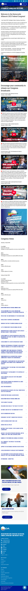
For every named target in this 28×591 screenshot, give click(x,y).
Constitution (3, 561)
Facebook (18, 52)
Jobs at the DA (3, 579)
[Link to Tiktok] (19, 1)
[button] (6, 489)
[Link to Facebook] (14, 1)
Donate (2, 569)
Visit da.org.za (5, 1)
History (2, 559)
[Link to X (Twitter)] (21, 1)
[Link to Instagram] (17, 1)
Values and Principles (5, 564)
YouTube (23, 52)
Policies (2, 562)
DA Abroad (3, 574)
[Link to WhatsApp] (26, 1)
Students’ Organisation (5, 572)
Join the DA (3, 581)
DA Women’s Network (5, 576)
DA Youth (2, 571)
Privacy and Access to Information (7, 583)
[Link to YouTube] (23, 1)
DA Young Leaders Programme (6, 577)
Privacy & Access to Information (7, 587)
